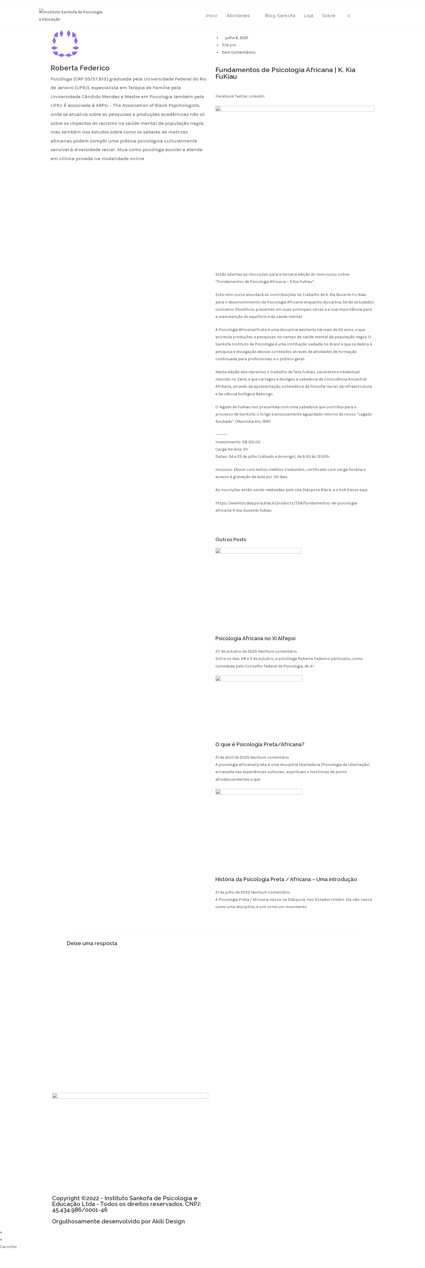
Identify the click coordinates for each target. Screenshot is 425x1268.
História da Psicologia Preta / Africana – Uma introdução (286, 879)
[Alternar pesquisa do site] (361, 15)
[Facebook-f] (224, 1115)
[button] (224, 92)
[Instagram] (239, 1115)
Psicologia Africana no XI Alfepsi (255, 638)
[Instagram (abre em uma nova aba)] (383, 15)
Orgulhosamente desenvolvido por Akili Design (118, 1221)
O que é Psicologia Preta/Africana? (259, 744)
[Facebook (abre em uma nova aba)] (374, 15)
